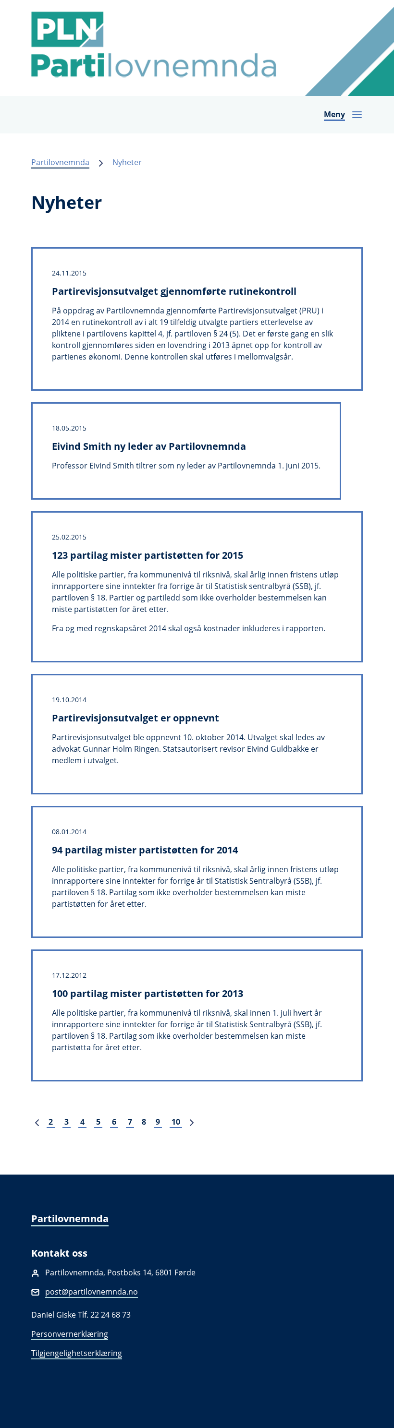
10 (176, 1121)
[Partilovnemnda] (197, 48)
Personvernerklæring (69, 1334)
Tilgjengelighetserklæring (76, 1353)
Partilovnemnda (60, 162)
